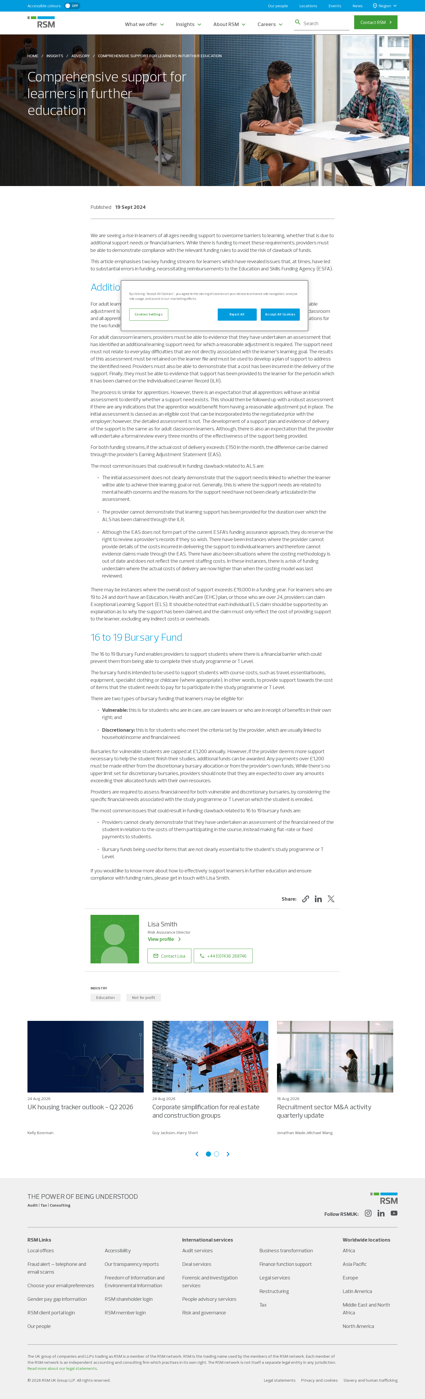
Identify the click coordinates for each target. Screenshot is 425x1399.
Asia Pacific (355, 1264)
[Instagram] (368, 1214)
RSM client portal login (51, 1312)
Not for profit (143, 997)
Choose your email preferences (60, 1285)
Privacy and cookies (319, 1380)
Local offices (40, 1250)
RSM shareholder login (129, 1299)
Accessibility (118, 1250)
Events (335, 5)
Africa (349, 1250)
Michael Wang (319, 1132)
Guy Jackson (163, 1132)
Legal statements (279, 1380)
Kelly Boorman (40, 1132)
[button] (305, 898)
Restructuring (274, 1291)
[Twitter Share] (331, 898)
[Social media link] (384, 1198)
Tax (263, 1304)
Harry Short (187, 1132)
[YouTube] (394, 1214)
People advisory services (209, 1299)
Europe (350, 1277)
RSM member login (125, 1312)
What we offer (141, 24)
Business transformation (286, 1250)
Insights (185, 24)
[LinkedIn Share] (318, 898)
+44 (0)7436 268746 (227, 956)
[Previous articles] (197, 1154)
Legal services (274, 1277)
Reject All (237, 314)
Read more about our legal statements (62, 1368)
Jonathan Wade (291, 1132)
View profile (161, 939)
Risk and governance (204, 1312)
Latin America (357, 1291)
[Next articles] (228, 1154)
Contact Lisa (173, 956)
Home (32, 55)
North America (358, 1326)
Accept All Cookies (280, 314)
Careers (267, 24)
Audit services (197, 1250)
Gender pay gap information (57, 1299)
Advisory (80, 55)
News (358, 5)
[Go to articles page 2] (216, 1154)
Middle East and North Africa (366, 1308)
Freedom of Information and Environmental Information (135, 1281)
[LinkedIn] (381, 1214)
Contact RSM (373, 22)
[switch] (72, 5)
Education (105, 997)
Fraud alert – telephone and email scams (56, 1268)
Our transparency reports (132, 1264)
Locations (308, 5)
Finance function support (285, 1264)
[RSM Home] (41, 22)
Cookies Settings (148, 314)
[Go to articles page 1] (208, 1154)
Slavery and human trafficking (370, 1380)
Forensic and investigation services (210, 1281)
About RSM (226, 24)
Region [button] (385, 5)
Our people (278, 5)
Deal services (196, 1264)
